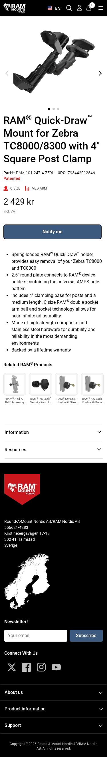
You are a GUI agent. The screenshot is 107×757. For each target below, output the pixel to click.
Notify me (52, 231)
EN (56, 8)
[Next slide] (100, 73)
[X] (11, 667)
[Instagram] (41, 667)
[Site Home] (14, 7)
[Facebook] (26, 667)
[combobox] (52, 8)
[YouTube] (56, 667)
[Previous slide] (7, 73)
